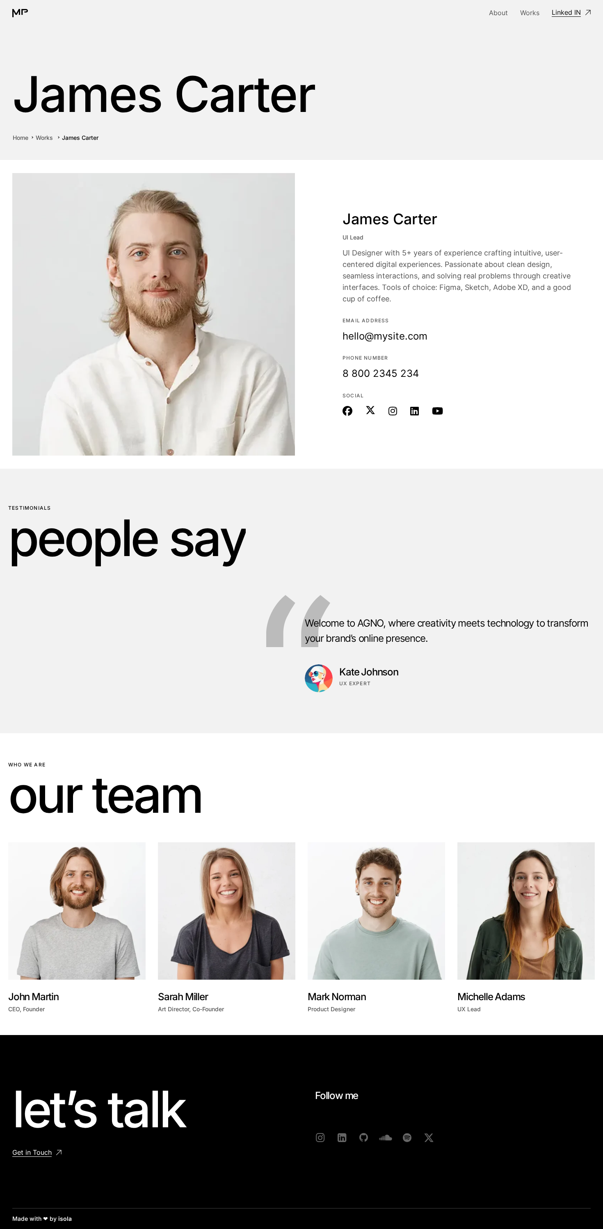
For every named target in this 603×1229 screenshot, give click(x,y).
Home (20, 137)
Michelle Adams (491, 997)
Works (529, 13)
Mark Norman (337, 997)
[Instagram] (320, 1138)
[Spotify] (407, 1138)
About (498, 13)
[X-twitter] (429, 1138)
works (44, 137)
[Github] (364, 1138)
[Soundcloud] (385, 1138)
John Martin (33, 997)
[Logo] (20, 13)
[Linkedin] (342, 1138)
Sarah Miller (183, 997)
